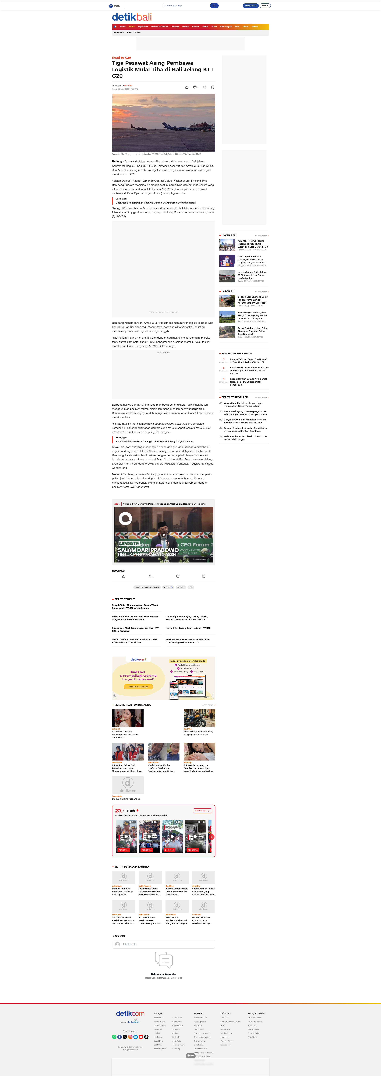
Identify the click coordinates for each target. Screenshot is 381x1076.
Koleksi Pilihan (134, 32)
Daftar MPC (250, 5)
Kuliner (195, 26)
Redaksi (224, 1018)
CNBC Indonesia (255, 1021)
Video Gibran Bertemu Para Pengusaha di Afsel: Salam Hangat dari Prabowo (165, 503)
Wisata (185, 26)
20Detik (175, 1037)
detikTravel (177, 1018)
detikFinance (159, 1025)
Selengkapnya (207, 705)
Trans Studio (199, 1041)
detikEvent (199, 1029)
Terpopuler (119, 32)
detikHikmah (178, 1045)
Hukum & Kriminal (159, 26)
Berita (132, 26)
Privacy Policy (227, 1041)
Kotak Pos (225, 1029)
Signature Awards (202, 1033)
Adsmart (198, 1025)
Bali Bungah (226, 26)
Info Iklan (225, 1037)
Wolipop (176, 1029)
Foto (237, 26)
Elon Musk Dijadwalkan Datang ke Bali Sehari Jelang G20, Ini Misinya (154, 441)
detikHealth (177, 1025)
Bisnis (205, 26)
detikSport (158, 1037)
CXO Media (252, 1037)
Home (122, 26)
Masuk (265, 5)
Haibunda (252, 1025)
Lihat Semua (201, 811)
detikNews (158, 1018)
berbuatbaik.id (200, 1018)
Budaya (175, 26)
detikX (175, 1033)
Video (245, 26)
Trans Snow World (202, 1037)
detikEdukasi (159, 1021)
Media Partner (227, 1033)
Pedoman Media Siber (231, 1021)
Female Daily (253, 1033)
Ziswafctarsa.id (200, 1049)
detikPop (176, 1049)
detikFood (177, 1021)
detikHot (158, 1033)
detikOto (158, 1045)
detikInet (158, 1029)
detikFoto (176, 1041)
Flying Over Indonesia (204, 1052)
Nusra (214, 26)
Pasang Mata (200, 1021)
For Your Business (202, 1056)
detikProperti (160, 1049)
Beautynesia (253, 1029)
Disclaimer (225, 1045)
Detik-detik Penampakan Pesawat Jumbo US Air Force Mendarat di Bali (156, 203)
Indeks (255, 26)
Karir (223, 1025)
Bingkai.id (198, 1045)
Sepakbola (143, 26)
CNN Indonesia (254, 1018)
